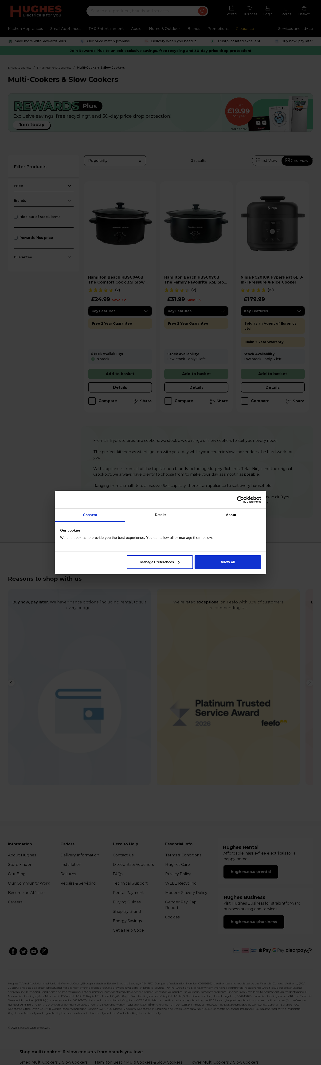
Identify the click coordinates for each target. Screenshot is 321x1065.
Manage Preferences (157, 562)
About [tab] (231, 515)
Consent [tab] (90, 515)
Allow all (228, 562)
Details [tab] (160, 515)
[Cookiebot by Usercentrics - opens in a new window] (240, 499)
